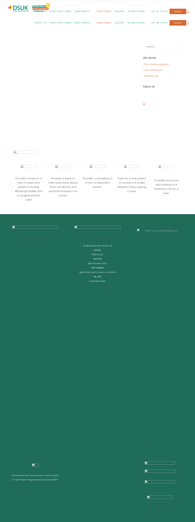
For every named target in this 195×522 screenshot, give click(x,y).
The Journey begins (156, 64)
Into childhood (152, 70)
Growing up (150, 76)
